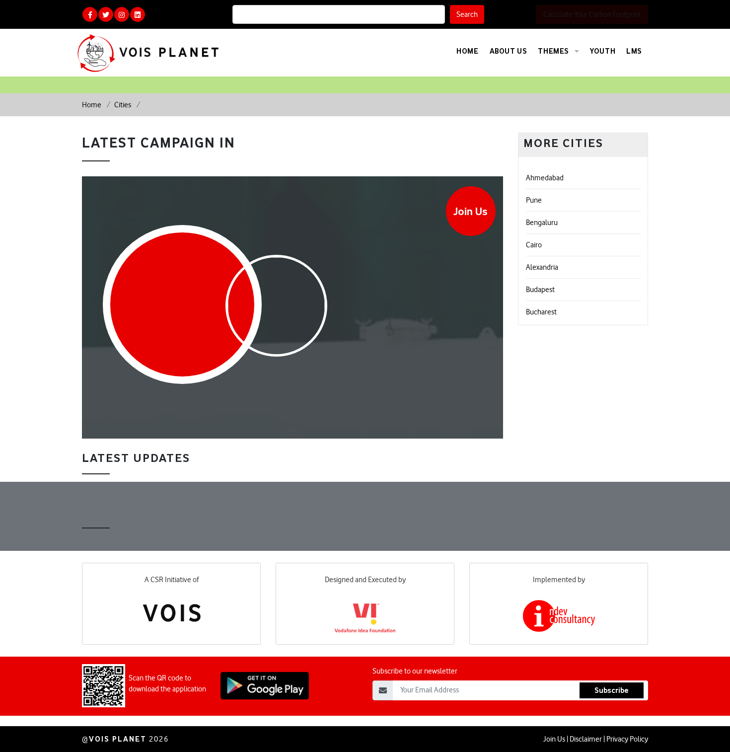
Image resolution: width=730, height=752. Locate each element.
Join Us (470, 211)
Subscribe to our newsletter (414, 671)
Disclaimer (586, 739)
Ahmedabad (545, 177)
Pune (534, 200)
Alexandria (542, 267)
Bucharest (541, 311)
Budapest (540, 289)
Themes (554, 51)
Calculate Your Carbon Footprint (592, 14)
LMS (634, 51)
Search (467, 14)
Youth (602, 51)
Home (467, 51)
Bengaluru (542, 222)
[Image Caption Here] (276, 310)
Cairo (534, 244)
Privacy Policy (627, 739)
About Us (508, 51)
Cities (123, 104)
